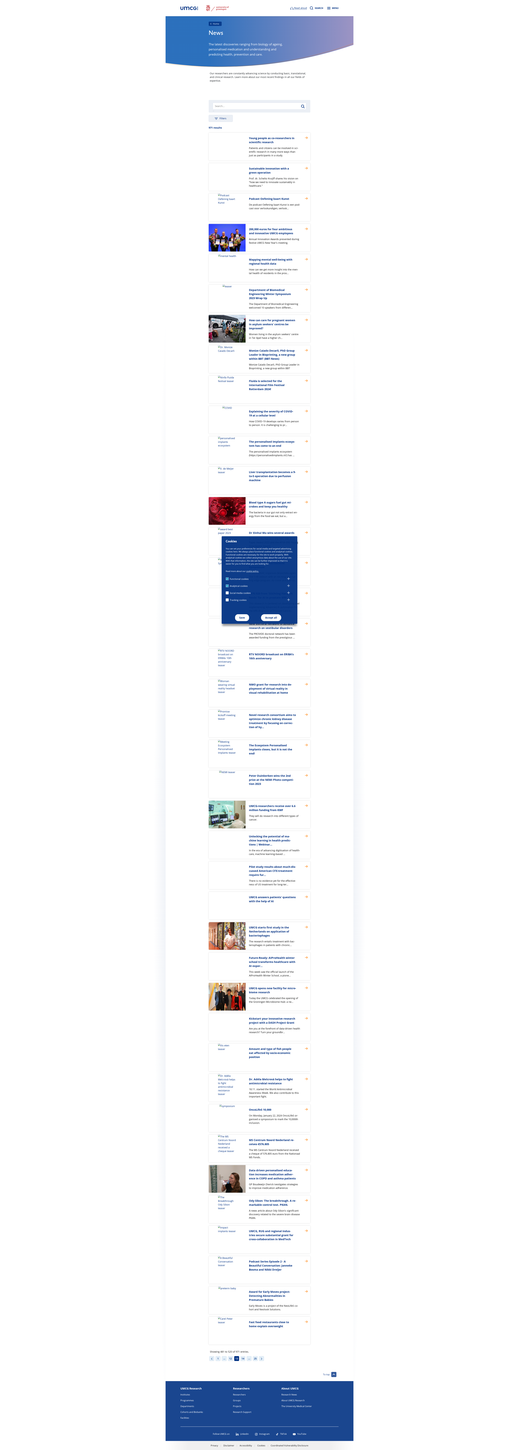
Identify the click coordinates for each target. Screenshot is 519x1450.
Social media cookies (240, 593)
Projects (237, 1406)
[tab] (288, 579)
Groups (237, 1400)
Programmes (187, 1400)
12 (230, 1358)
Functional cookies (239, 578)
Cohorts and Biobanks (191, 1412)
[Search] (302, 106)
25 (255, 1358)
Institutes (185, 1394)
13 (236, 1358)
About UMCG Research (293, 1400)
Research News (289, 1394)
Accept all (271, 617)
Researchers (239, 1394)
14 (243, 1358)
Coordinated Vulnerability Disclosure (289, 1445)
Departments (187, 1406)
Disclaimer (228, 1445)
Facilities (184, 1417)
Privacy (214, 1445)
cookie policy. (252, 571)
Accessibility (246, 1445)
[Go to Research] (189, 8)
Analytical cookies (239, 586)
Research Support (242, 1412)
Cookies (261, 1445)
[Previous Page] (211, 1358)
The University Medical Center (296, 1406)
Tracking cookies (238, 600)
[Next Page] (261, 1358)
